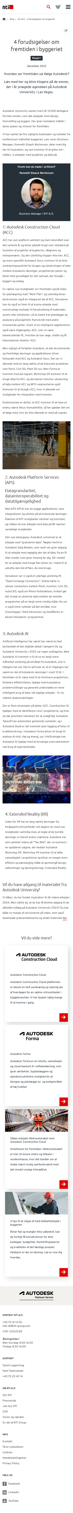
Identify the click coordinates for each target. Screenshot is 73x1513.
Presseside (9, 1401)
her (65, 918)
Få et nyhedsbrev (13, 1447)
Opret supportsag (13, 1365)
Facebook (14, 1484)
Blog (12, 19)
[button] (48, 7)
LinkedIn (13, 1492)
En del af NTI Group (14, 1422)
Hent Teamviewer (13, 1371)
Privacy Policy (11, 1463)
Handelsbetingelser (14, 1458)
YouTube (13, 1501)
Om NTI (7, 1395)
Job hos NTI (10, 1406)
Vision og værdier (13, 1417)
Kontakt (7, 1441)
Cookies (7, 1452)
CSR (5, 1411)
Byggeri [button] (36, 58)
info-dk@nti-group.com (16, 1326)
